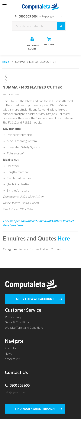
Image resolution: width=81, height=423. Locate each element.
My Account (12, 358)
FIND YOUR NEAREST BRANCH (35, 408)
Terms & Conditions (17, 322)
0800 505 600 (19, 385)
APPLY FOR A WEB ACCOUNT (35, 299)
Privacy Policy (13, 317)
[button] (40, 76)
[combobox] (39, 26)
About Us (10, 348)
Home (5, 61)
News (8, 353)
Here (63, 238)
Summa (23, 249)
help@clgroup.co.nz (15, 392)
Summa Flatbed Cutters (45, 249)
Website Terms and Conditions (24, 327)
